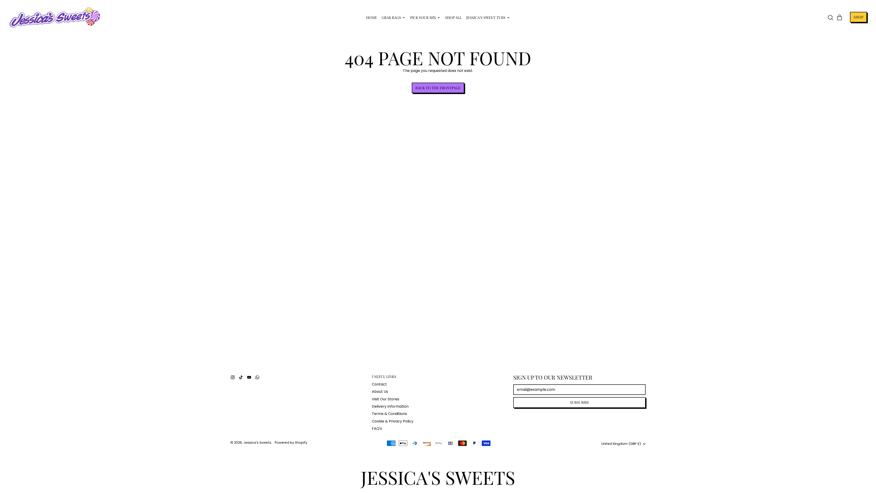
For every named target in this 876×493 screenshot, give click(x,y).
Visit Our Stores (385, 399)
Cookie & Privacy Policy (392, 421)
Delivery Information (390, 406)
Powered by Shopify (291, 442)
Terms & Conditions (389, 413)
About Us (380, 391)
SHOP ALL (453, 17)
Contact (379, 384)
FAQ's (377, 428)
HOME (371, 17)
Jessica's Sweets (257, 442)
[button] (830, 17)
